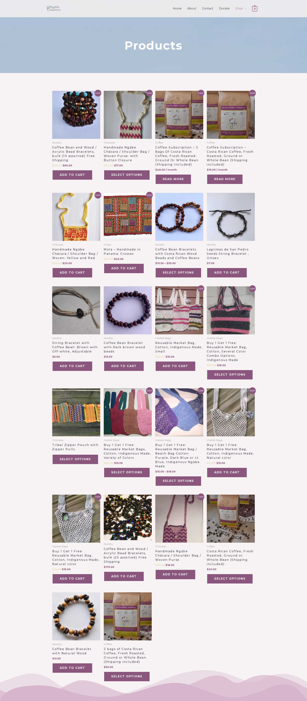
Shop (239, 8)
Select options (126, 174)
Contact (207, 8)
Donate (224, 8)
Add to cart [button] (72, 174)
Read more (173, 179)
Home (177, 8)
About (191, 8)
